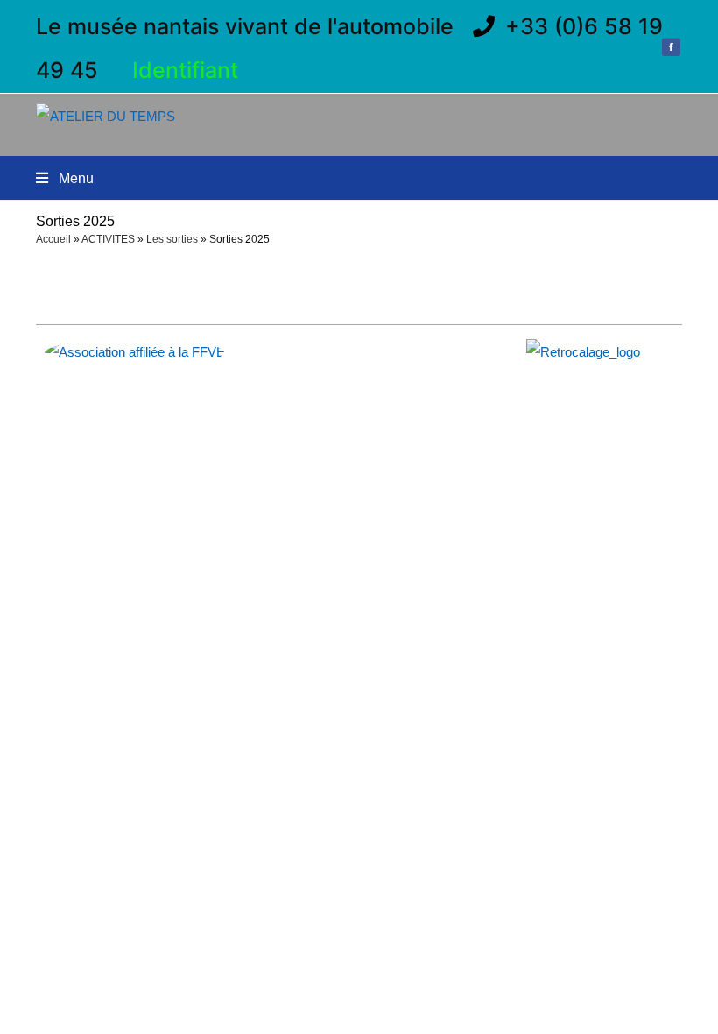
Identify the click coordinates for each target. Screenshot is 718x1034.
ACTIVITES (108, 239)
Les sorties (172, 239)
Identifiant (185, 70)
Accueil (53, 239)
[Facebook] (670, 49)
